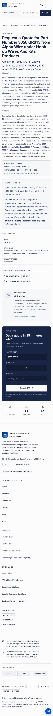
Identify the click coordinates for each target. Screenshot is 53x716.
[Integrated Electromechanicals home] (13, 5)
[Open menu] (48, 5)
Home (5, 25)
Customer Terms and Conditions (14, 601)
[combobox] (30, 13)
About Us (5, 494)
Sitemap (5, 522)
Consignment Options (10, 587)
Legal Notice (7, 573)
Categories (15, 25)
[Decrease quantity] (9, 368)
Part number (11, 352)
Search (45, 13)
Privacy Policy (7, 537)
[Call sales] (41, 5)
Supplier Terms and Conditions (14, 594)
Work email (11, 374)
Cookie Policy (7, 544)
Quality (4, 508)
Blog (4, 515)
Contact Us (6, 501)
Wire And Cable (29, 25)
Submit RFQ (25, 388)
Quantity (10, 363)
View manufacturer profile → (25, 316)
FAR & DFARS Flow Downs (12, 580)
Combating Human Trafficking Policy (16, 558)
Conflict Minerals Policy (11, 551)
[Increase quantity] (44, 368)
